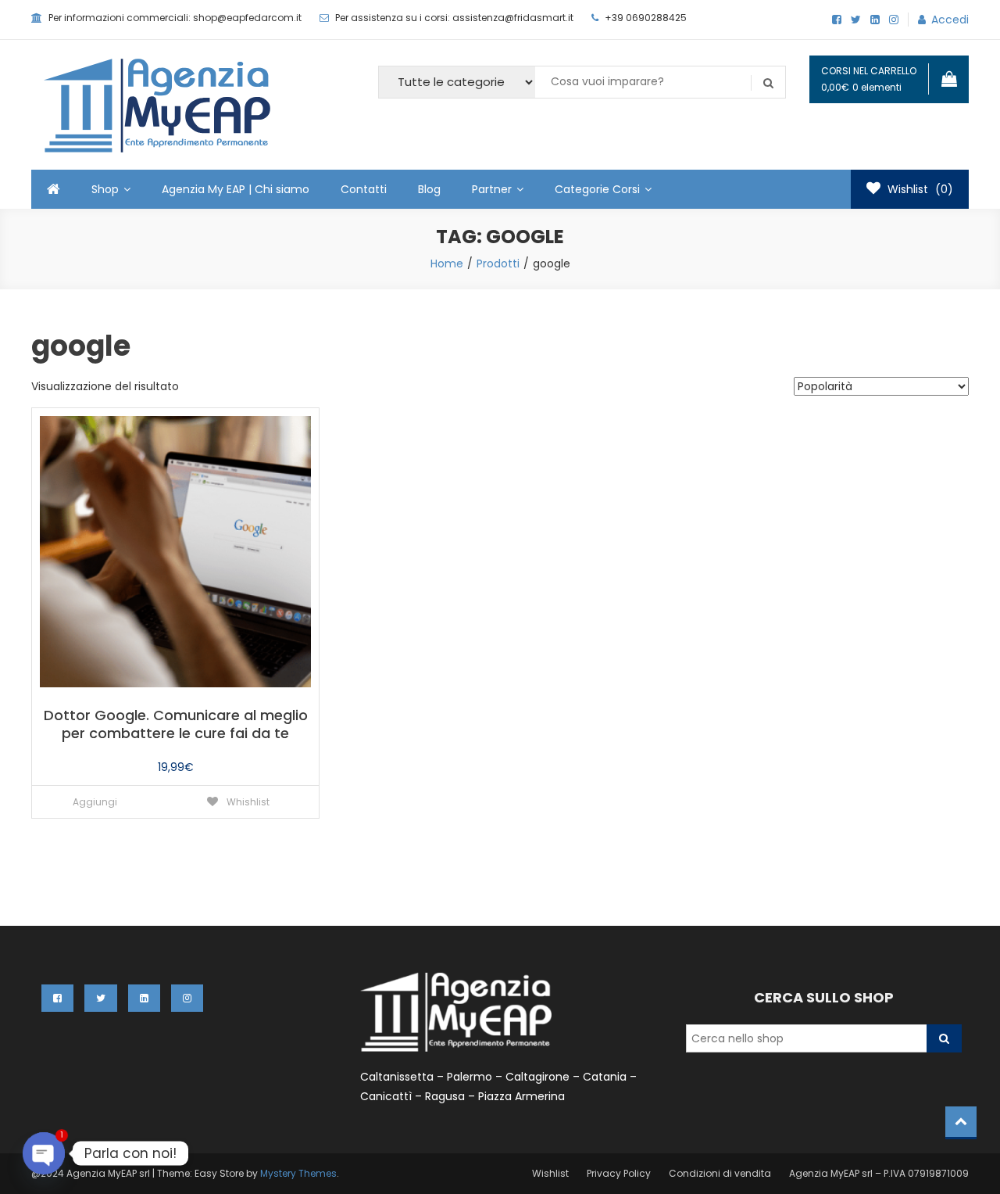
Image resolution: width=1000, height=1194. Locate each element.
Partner (492, 189)
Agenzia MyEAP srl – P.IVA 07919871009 (879, 1173)
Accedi (950, 20)
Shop (105, 189)
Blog (429, 189)
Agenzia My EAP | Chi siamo (235, 189)
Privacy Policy (619, 1173)
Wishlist (550, 1173)
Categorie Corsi (597, 189)
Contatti (364, 189)
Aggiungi (95, 802)
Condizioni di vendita (720, 1173)
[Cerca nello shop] (944, 1038)
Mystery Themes (298, 1173)
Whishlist (247, 802)
